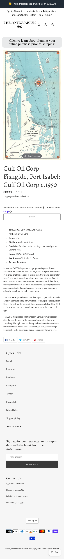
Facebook (10, 377)
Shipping (7, 196)
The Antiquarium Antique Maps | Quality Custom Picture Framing (35, 549)
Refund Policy (12, 410)
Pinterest (10, 369)
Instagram (11, 385)
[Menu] (58, 25)
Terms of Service (13, 426)
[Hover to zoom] (32, 105)
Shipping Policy (13, 418)
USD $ (31, 520)
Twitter (9, 394)
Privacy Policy (12, 402)
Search (9, 361)
